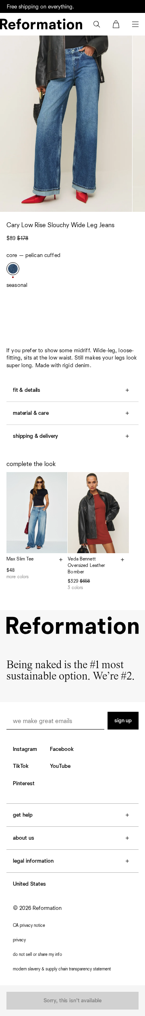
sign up (123, 720)
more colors (17, 577)
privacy (19, 940)
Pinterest (24, 783)
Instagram (25, 749)
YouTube (60, 766)
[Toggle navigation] (135, 24)
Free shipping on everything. (40, 7)
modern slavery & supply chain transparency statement (62, 969)
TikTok (21, 766)
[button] (97, 24)
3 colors (75, 587)
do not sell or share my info (37, 954)
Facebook (62, 749)
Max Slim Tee (19, 559)
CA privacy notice (29, 925)
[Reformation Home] (41, 24)
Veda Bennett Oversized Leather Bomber (86, 565)
